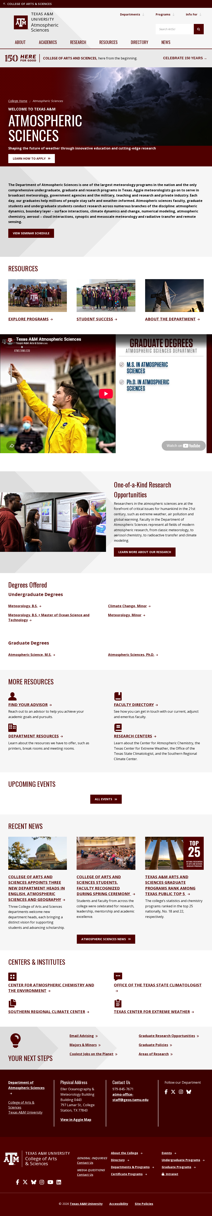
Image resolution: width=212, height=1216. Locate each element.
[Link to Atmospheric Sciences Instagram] (181, 1092)
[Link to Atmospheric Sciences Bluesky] (188, 1092)
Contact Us (85, 1163)
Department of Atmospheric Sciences (26, 1085)
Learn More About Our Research (144, 552)
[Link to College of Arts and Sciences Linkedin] (59, 1182)
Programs (163, 14)
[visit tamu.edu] (13, 1159)
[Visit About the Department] (174, 295)
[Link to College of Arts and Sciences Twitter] (25, 1182)
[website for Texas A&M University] (21, 22)
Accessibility (118, 1204)
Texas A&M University (25, 1112)
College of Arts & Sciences (41, 1161)
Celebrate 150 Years (183, 58)
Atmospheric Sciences (44, 27)
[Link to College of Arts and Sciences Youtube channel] (50, 1182)
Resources (108, 42)
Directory (139, 42)
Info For (191, 14)
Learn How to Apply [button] (29, 158)
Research (78, 42)
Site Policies (144, 1204)
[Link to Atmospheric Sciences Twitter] (173, 1092)
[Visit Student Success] (106, 295)
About (20, 42)
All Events (103, 799)
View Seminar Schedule (31, 233)
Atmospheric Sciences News (103, 939)
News (165, 42)
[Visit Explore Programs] (37, 295)
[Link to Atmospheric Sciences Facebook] (166, 1092)
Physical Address (73, 1082)
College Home (17, 101)
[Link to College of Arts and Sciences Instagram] (42, 1182)
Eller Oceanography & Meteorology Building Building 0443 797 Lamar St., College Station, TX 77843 (77, 1099)
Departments (130, 14)
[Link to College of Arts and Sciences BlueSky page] (33, 1182)
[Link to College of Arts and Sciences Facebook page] (17, 1182)
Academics (48, 42)
